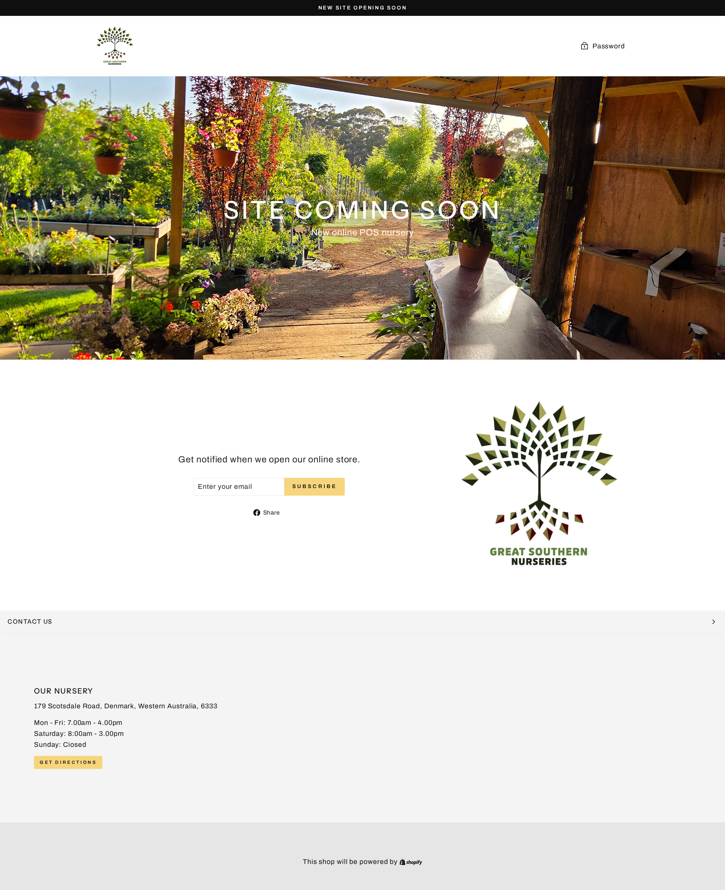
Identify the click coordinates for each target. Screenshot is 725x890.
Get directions (68, 762)
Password (608, 46)
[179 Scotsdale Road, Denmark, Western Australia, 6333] (362, 728)
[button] (362, 622)
